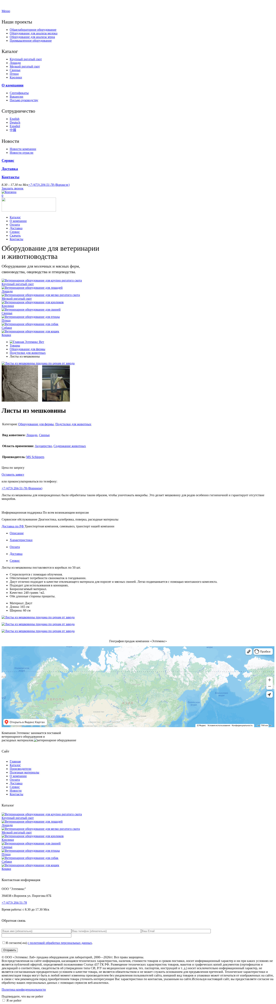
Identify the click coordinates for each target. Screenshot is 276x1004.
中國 (13, 130)
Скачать (15, 235)
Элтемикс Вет (34, 342)
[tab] (142, 533)
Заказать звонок (12, 188)
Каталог (15, 217)
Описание (17, 533)
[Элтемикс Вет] (29, 210)
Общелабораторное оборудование (33, 29)
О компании (12, 85)
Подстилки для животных (28, 352)
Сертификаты (19, 93)
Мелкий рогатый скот (25, 66)
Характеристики (21, 540)
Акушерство (43, 446)
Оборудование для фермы (27, 349)
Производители (20, 768)
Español (15, 126)
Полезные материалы (24, 772)
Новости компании (23, 149)
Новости (16, 790)
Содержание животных (70, 446)
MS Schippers (35, 457)
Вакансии (16, 96)
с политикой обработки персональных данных (60, 943)
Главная (15, 761)
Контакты (10, 177)
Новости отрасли (21, 152)
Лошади (15, 63)
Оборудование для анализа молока (33, 33)
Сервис (8, 160)
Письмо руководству (24, 100)
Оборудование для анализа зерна (32, 37)
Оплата (15, 224)
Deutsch (15, 122)
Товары (15, 345)
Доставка (10, 169)
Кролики (16, 77)
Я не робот (13, 1000)
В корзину (32, 474)
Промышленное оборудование (31, 40)
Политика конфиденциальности (24, 989)
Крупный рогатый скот (26, 59)
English (14, 119)
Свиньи (15, 70)
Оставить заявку (13, 474)
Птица (14, 73)
